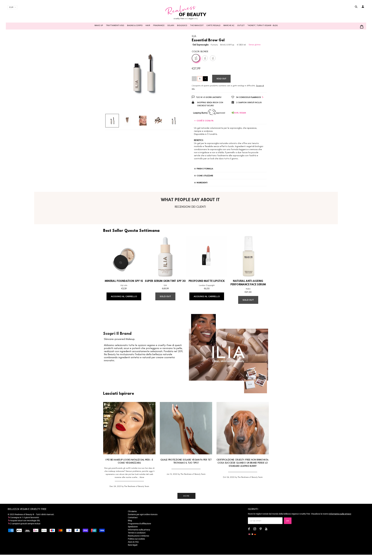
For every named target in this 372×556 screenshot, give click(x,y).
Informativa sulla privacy (139, 530)
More (142, 477)
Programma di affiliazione (139, 523)
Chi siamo (132, 511)
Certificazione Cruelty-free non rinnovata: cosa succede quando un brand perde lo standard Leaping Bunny (243, 462)
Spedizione (133, 526)
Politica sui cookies (136, 539)
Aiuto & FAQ (133, 542)
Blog (130, 520)
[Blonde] (196, 58)
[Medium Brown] (205, 58)
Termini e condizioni (136, 533)
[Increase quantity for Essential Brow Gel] (205, 78)
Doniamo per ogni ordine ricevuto (143, 514)
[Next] (174, 71)
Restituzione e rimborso (138, 536)
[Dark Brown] (212, 58)
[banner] (186, 12)
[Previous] (112, 71)
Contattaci (132, 517)
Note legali (132, 545)
